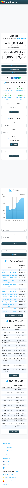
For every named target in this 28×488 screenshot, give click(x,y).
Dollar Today (7, 443)
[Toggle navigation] (25, 2)
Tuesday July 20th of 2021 (9, 289)
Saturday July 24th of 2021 (9, 275)
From (14, 227)
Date (14, 122)
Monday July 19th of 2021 (9, 291)
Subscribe (15, 156)
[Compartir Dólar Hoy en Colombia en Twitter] (15, 78)
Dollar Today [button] (15, 69)
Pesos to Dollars (14, 140)
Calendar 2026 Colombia (10, 477)
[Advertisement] (14, 19)
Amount (14, 129)
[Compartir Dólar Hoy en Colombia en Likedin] (17, 78)
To (14, 234)
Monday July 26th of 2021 (9, 270)
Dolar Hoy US (6, 484)
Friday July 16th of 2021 (9, 299)
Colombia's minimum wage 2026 (12, 481)
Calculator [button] (15, 375)
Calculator (9, 450)
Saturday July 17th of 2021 (9, 296)
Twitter (5, 467)
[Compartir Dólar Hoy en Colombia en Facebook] (12, 78)
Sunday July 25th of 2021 (9, 272)
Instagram (6, 464)
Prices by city (20, 60)
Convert (14, 144)
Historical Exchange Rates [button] (14, 315)
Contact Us (7, 458)
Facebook (6, 461)
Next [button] (14, 73)
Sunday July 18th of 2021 (9, 294)
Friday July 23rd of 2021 (10, 277)
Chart (15, 244)
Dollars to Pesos (14, 139)
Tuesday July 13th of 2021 (9, 309)
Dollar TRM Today (8, 474)
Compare (15, 112)
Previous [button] (14, 66)
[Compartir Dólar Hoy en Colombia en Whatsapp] (20, 78)
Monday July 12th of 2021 (9, 311)
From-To (14, 136)
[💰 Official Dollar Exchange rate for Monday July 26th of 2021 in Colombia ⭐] (9, 2)
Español (17, 471)
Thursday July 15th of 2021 (9, 302)
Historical (9, 447)
